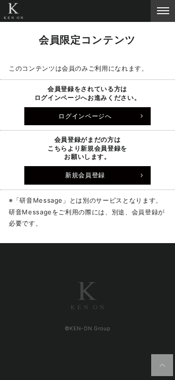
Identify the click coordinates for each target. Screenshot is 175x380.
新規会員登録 (85, 175)
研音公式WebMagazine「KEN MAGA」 (13, 11)
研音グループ (87, 295)
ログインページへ (84, 116)
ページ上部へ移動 (162, 365)
